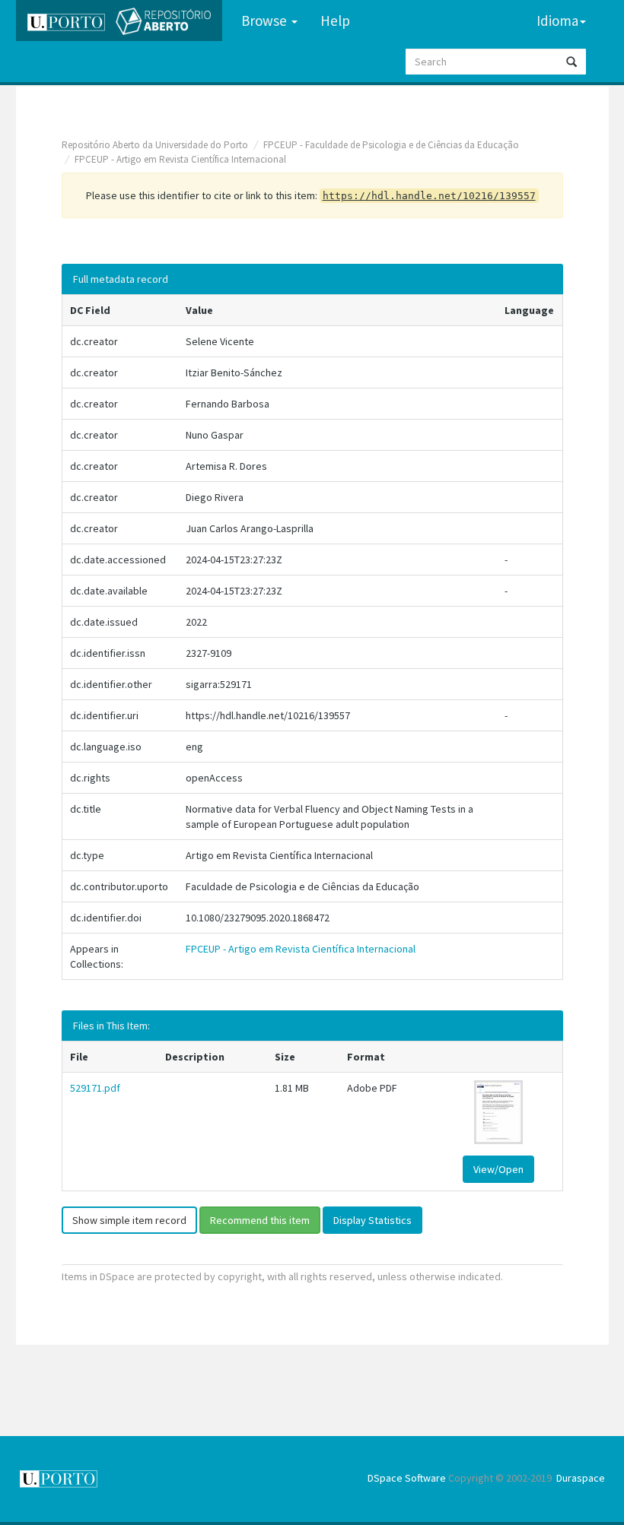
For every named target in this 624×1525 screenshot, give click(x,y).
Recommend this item (260, 1220)
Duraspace (580, 1478)
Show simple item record (129, 1220)
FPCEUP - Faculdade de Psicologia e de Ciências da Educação (391, 144)
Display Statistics (372, 1220)
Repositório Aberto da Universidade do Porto (155, 144)
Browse (265, 20)
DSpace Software (407, 1478)
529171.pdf (95, 1088)
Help (335, 20)
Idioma (557, 20)
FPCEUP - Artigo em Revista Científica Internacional (180, 159)
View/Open (498, 1169)
